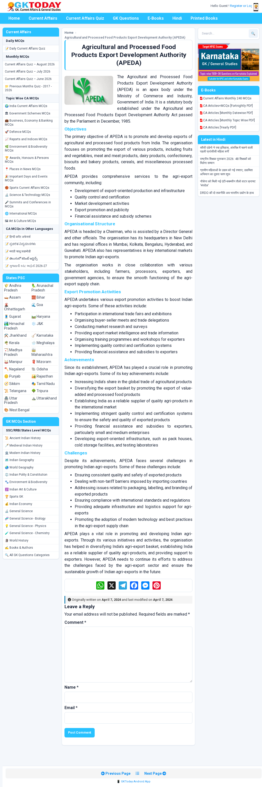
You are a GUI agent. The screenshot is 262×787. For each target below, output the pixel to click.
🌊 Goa (37, 305)
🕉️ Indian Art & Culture (21, 489)
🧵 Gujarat (12, 316)
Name (71, 687)
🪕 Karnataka (42, 335)
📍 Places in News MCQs (23, 169)
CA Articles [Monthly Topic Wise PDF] (228, 120)
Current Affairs (43, 18)
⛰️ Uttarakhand (44, 398)
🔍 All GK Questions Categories (27, 555)
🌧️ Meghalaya (42, 343)
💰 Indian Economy (18, 504)
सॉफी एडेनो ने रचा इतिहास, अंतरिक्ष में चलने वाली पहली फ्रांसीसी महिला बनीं (226, 150)
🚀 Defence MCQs (18, 132)
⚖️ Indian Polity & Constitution (26, 474)
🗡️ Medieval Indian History (23, 445)
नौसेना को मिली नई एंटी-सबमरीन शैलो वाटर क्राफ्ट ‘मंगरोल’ (228, 183)
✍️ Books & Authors (19, 547)
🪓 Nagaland (14, 369)
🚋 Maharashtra (41, 352)
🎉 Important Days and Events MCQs (26, 178)
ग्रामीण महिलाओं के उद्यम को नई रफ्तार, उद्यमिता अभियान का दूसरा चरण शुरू (226, 172)
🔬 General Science (19, 511)
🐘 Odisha (39, 369)
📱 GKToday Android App (133, 781)
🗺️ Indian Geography (19, 460)
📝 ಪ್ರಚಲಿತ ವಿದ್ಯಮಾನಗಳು (20, 244)
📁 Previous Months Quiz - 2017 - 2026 (28, 88)
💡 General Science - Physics (25, 526)
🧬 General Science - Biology (25, 518)
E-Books (156, 18)
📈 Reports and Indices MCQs (26, 139)
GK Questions (126, 18)
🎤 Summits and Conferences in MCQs (28, 204)
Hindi (177, 18)
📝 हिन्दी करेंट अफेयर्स (17, 237)
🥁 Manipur (13, 362)
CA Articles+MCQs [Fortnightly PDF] (227, 106)
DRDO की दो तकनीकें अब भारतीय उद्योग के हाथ (227, 193)
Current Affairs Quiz (85, 18)
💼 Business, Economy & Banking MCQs (29, 122)
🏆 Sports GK (14, 496)
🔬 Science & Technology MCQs (27, 195)
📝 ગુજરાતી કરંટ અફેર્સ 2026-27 (26, 266)
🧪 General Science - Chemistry (27, 533)
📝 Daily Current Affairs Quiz (25, 48)
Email (71, 707)
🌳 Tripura (39, 391)
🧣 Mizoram (41, 362)
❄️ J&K (37, 324)
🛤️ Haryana (40, 316)
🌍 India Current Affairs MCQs (26, 106)
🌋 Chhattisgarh (14, 307)
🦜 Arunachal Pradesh (42, 288)
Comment (75, 622)
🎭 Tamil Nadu (43, 384)
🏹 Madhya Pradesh (13, 352)
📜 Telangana (15, 391)
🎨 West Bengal (16, 410)
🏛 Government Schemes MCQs (27, 113)
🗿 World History (16, 540)
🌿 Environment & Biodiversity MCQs (26, 148)
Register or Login (243, 6)
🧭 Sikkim (12, 384)
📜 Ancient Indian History (23, 438)
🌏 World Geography (19, 467)
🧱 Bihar (38, 297)
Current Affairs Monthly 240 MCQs (227, 98)
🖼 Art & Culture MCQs (20, 221)
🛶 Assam (12, 297)
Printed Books (204, 18)
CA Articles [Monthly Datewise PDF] (227, 113)
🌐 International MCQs (21, 213)
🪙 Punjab (12, 376)
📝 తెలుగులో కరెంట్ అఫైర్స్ (21, 258)
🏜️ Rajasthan (42, 376)
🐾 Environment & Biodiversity (26, 482)
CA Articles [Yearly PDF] (219, 127)
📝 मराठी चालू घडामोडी (18, 251)
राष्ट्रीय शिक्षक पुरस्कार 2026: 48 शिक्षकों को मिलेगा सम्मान (225, 161)
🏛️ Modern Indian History (22, 453)
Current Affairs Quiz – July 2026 (27, 71)
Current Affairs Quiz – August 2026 (30, 64)
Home (14, 18)
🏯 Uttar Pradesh (11, 400)
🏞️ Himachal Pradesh (14, 326)
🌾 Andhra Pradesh (12, 288)
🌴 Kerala (11, 343)
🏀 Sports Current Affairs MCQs (27, 188)
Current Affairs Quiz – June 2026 (28, 79)
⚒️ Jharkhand (15, 335)
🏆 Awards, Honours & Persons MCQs (27, 160)
